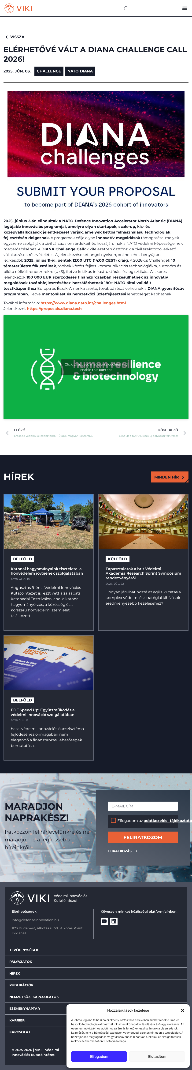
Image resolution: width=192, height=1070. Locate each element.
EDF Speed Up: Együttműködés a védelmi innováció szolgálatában (43, 712)
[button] (182, 1010)
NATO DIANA (80, 71)
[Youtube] (104, 921)
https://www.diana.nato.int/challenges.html (83, 303)
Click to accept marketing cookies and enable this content (96, 367)
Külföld (117, 559)
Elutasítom (157, 1056)
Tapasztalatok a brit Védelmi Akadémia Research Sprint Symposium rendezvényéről (143, 573)
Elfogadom (99, 1056)
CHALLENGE (49, 71)
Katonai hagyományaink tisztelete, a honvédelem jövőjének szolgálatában (47, 571)
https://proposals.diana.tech (54, 308)
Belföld (22, 559)
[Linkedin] (114, 921)
